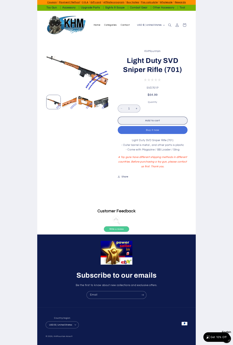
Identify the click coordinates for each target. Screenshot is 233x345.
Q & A (85, 2)
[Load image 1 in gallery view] (53, 102)
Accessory (69, 7)
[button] (169, 25)
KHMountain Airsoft (63, 336)
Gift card (95, 2)
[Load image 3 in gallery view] (85, 102)
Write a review (116, 229)
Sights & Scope (115, 7)
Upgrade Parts (90, 7)
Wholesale (166, 2)
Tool (182, 7)
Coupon (52, 2)
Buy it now (152, 130)
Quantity (152, 102)
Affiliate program (113, 2)
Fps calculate (149, 2)
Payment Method (69, 2)
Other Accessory (163, 7)
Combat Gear (139, 7)
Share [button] (125, 176)
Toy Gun (51, 7)
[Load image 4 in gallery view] (101, 102)
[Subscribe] (142, 295)
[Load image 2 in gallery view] (69, 102)
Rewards (180, 2)
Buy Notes (132, 2)
